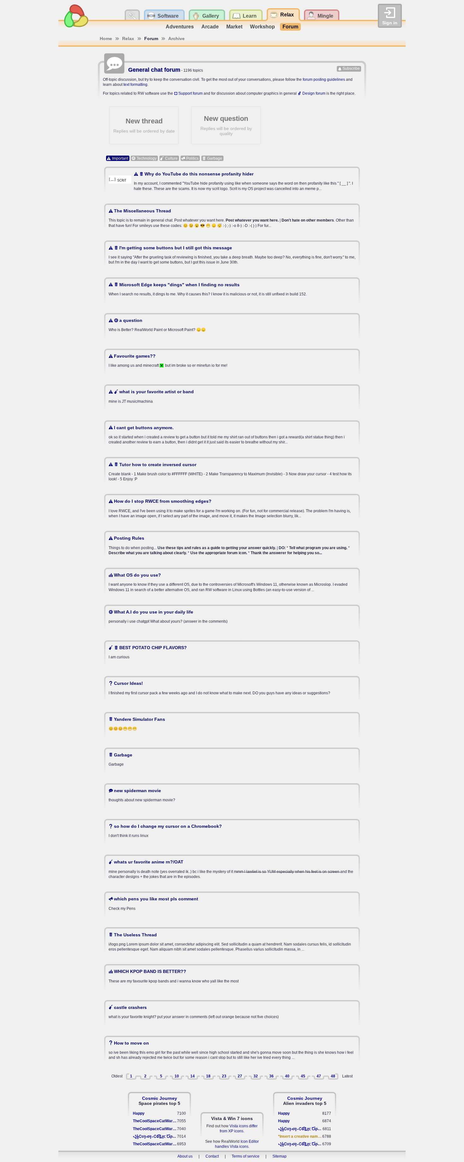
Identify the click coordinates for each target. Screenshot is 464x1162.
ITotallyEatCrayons (131, 992)
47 (319, 1076)
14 (192, 1076)
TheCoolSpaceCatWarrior (155, 1121)
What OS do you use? (137, 575)
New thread (144, 125)
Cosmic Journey (159, 1098)
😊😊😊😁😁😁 (137, 724)
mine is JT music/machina (151, 396)
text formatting (135, 84)
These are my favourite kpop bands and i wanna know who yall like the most (174, 976)
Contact (212, 1156)
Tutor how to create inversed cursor (157, 464)
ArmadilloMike (127, 704)
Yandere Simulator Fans (139, 719)
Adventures (180, 26)
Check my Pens (153, 903)
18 (208, 1076)
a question (130, 320)
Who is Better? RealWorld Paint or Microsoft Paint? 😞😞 (157, 325)
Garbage (214, 158)
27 (240, 1076)
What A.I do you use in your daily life (153, 611)
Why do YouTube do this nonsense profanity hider (199, 173)
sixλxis (120, 233)
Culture (171, 158)
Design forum (313, 93)
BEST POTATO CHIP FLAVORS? (153, 647)
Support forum (190, 93)
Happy (139, 1113)
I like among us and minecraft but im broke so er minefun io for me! (168, 360)
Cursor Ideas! (128, 683)
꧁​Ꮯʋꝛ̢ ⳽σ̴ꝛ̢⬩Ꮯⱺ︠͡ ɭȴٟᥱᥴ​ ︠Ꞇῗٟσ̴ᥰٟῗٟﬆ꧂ (155, 1136)
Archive (176, 38)
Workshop (262, 26)
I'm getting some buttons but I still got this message (175, 247)
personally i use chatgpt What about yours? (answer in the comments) (168, 616)
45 (303, 1076)
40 (287, 1076)
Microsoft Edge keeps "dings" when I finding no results (179, 284)
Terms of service (245, 1156)
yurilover (122, 811)
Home (106, 38)
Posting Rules (129, 538)
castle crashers (130, 1007)
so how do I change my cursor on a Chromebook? (168, 826)
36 (271, 1076)
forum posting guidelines (324, 79)
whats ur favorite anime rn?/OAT (148, 861)
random (121, 377)
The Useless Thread (135, 934)
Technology (147, 158)
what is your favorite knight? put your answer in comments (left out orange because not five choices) (194, 1012)
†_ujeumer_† (125, 486)
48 (333, 1076)
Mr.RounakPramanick (133, 920)
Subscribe (351, 68)
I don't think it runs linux (165, 831)
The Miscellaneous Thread (142, 210)
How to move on (131, 1043)
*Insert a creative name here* (300, 1136)
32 (255, 1076)
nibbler (120, 597)
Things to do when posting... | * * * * (229, 545)
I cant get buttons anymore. (144, 427)
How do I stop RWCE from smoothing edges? (162, 501)
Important (120, 158)
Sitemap (279, 1156)
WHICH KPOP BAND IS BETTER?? (150, 971)
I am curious (148, 652)
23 (224, 1076)
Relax (128, 38)
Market (234, 26)
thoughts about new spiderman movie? (142, 795)
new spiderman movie (137, 790)
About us (185, 1156)
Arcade (210, 26)
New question (226, 125)
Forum (290, 26)
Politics (192, 158)
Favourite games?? (135, 356)
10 (177, 1076)
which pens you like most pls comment (156, 898)
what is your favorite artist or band (156, 391)
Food (118, 413)
